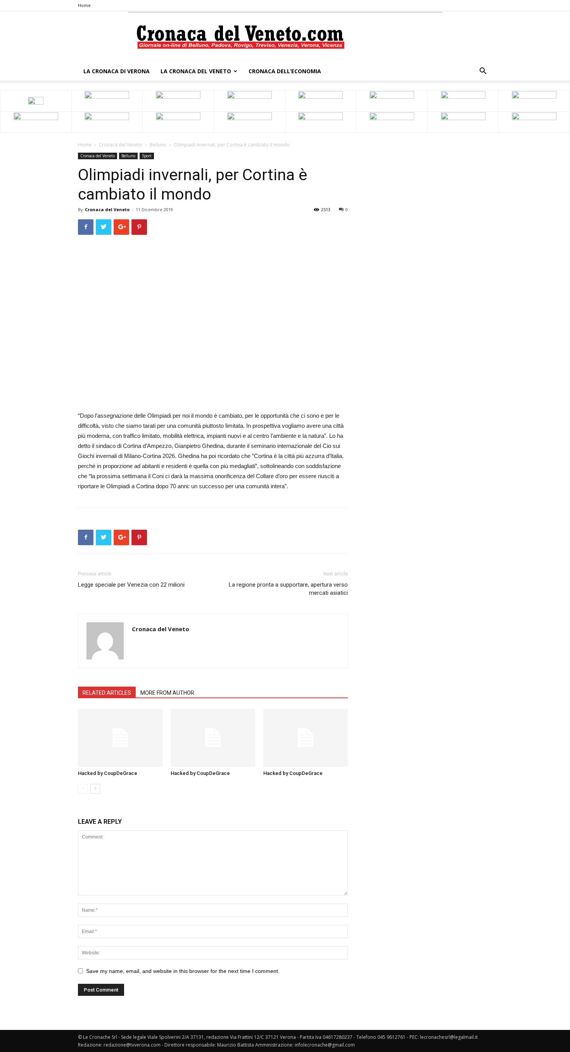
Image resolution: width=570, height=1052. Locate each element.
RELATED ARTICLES (107, 693)
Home (84, 5)
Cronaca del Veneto (120, 144)
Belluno (158, 144)
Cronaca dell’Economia (285, 71)
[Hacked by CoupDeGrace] (120, 738)
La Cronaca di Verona (116, 71)
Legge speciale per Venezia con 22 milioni (131, 584)
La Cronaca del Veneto (196, 71)
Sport (147, 155)
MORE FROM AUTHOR (167, 693)
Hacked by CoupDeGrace (107, 773)
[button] (482, 72)
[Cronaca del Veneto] (285, 37)
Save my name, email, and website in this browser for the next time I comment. (183, 971)
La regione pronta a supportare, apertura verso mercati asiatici (288, 588)
